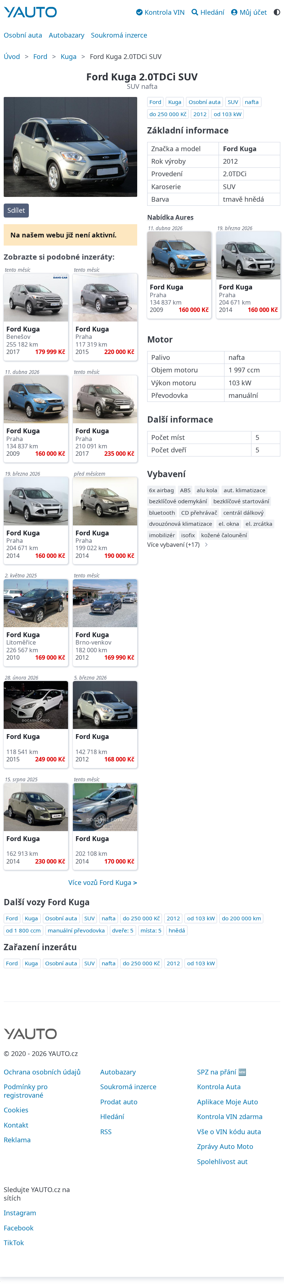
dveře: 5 (122, 930)
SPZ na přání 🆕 (221, 1071)
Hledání (112, 1116)
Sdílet (16, 210)
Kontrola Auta (219, 1086)
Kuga (69, 56)
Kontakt (16, 1125)
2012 (200, 114)
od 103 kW (227, 114)
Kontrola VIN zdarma (230, 1116)
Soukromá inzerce (119, 35)
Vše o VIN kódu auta (229, 1131)
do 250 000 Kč (167, 114)
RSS (106, 1131)
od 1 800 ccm (23, 930)
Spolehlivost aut (222, 1161)
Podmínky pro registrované (26, 1091)
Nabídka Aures (170, 217)
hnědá (177, 930)
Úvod (12, 56)
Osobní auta (23, 35)
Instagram (20, 1212)
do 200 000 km (241, 918)
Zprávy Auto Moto (225, 1146)
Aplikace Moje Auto (227, 1101)
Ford (40, 56)
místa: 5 (151, 930)
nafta (252, 101)
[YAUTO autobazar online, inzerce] (30, 12)
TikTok (14, 1242)
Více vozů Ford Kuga (100, 882)
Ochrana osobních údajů (42, 1071)
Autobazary (66, 35)
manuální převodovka (76, 930)
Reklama (17, 1139)
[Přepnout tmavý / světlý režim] (277, 11)
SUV (233, 101)
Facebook (19, 1227)
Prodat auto (119, 1101)
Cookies (16, 1109)
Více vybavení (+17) (173, 544)
